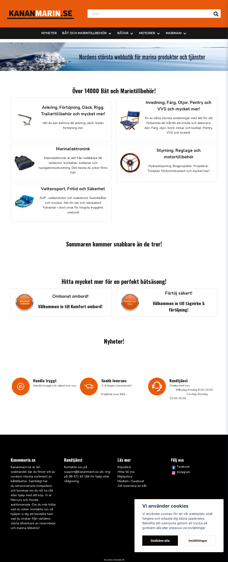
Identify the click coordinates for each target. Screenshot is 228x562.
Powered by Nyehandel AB (114, 560)
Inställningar (198, 540)
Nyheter (49, 33)
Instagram (183, 472)
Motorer (147, 33)
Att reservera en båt (132, 486)
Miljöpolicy (125, 476)
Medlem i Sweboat (131, 481)
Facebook (183, 467)
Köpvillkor (124, 467)
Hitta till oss (126, 472)
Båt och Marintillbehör (84, 33)
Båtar (122, 33)
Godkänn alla (160, 540)
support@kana (74, 472)
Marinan (173, 33)
